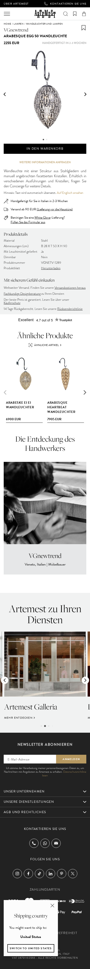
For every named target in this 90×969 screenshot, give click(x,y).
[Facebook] (28, 873)
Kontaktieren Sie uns (68, 4)
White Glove (42, 217)
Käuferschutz (12, 303)
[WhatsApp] (45, 843)
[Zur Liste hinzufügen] (83, 28)
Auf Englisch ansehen (70, 193)
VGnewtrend (16, 30)
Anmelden (71, 759)
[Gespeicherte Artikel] (74, 13)
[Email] (56, 843)
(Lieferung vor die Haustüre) (55, 209)
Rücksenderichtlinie (70, 309)
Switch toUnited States (31, 948)
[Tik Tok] (39, 873)
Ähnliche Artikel (46, 345)
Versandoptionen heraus (70, 288)
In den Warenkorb (45, 148)
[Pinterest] (61, 873)
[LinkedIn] (50, 873)
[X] (72, 873)
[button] (4, 94)
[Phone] (34, 843)
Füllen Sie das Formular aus (28, 222)
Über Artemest (16, 4)
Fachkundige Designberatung (22, 294)
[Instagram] (17, 873)
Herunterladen (50, 268)
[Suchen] (65, 13)
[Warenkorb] (84, 13)
